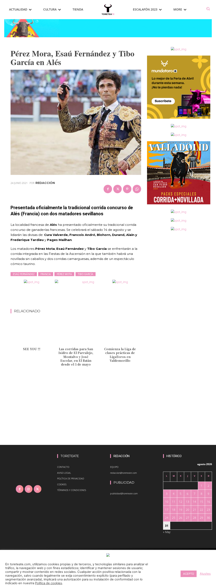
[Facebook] (108, 189)
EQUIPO (114, 466)
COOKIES (61, 484)
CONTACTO (63, 466)
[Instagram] (28, 489)
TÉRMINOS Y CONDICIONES (71, 490)
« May (166, 532)
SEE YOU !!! (31, 349)
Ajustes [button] (205, 574)
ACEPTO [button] (188, 573)
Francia (45, 274)
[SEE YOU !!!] (32, 332)
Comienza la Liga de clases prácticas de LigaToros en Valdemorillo (120, 355)
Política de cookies (48, 583)
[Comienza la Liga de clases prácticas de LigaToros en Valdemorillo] (120, 332)
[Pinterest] (127, 189)
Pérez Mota (64, 274)
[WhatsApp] (137, 189)
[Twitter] (117, 189)
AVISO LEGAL (64, 472)
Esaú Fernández (24, 274)
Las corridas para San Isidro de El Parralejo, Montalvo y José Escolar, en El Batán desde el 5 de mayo (75, 356)
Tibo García (85, 274)
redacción (45, 182)
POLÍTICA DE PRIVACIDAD (70, 478)
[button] (208, 8)
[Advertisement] (87, 297)
